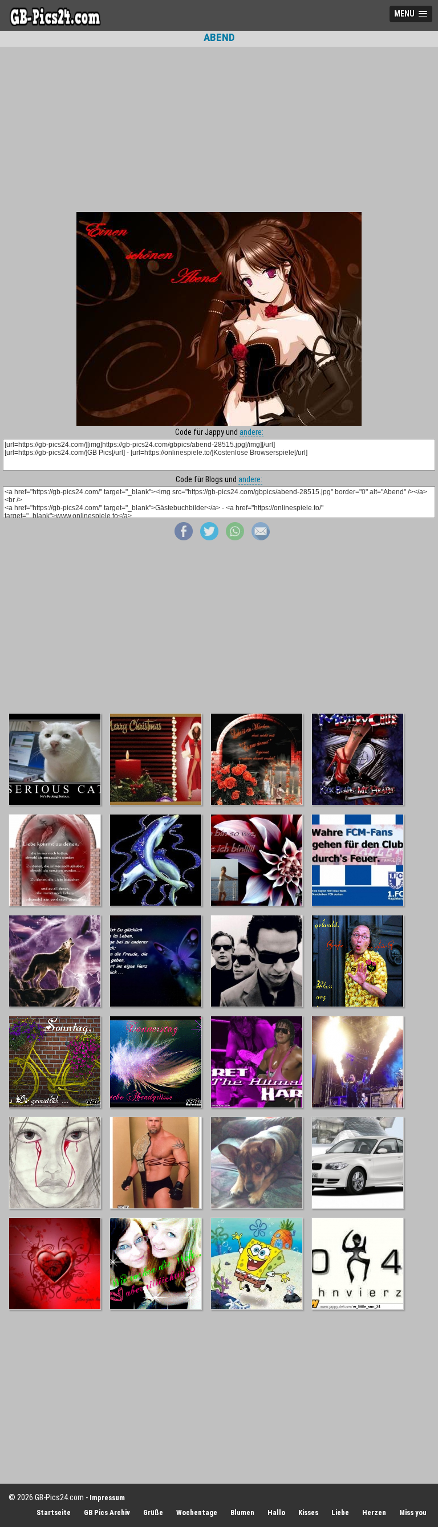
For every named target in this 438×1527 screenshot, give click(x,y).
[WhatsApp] (235, 537)
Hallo (276, 1512)
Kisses (308, 1512)
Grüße (153, 1512)
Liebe (340, 1512)
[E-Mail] (261, 537)
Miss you (413, 1512)
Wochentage (196, 1512)
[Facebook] (184, 537)
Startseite (53, 1512)
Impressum (107, 1497)
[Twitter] (209, 537)
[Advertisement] (219, 129)
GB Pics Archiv (107, 1512)
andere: (251, 432)
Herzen (374, 1512)
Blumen (242, 1512)
